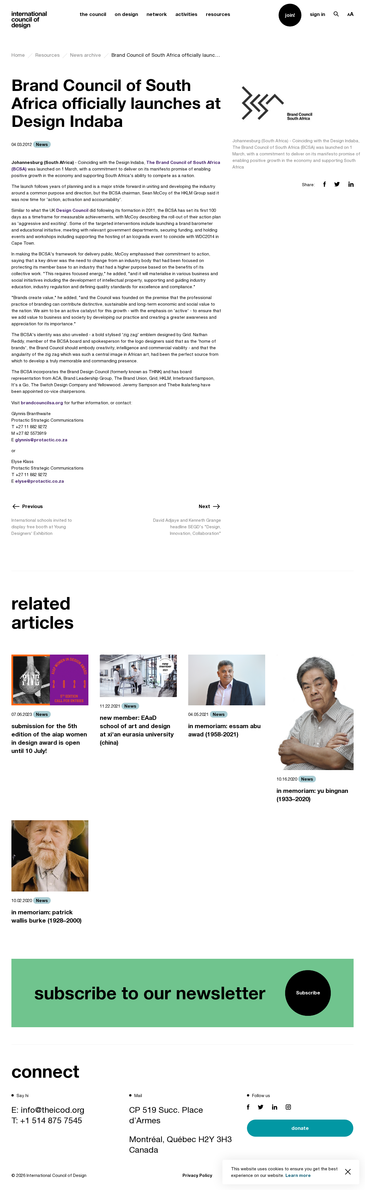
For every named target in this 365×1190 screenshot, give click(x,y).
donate (300, 1128)
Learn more (298, 1175)
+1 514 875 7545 (51, 1120)
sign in (317, 14)
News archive (85, 55)
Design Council (72, 210)
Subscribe (308, 993)
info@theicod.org (52, 1109)
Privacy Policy (197, 1175)
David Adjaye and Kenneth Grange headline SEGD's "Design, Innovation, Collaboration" (187, 527)
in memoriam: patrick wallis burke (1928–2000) (46, 916)
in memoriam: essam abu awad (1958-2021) (224, 730)
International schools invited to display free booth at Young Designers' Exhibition (41, 527)
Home (18, 55)
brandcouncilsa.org (42, 402)
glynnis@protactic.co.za (41, 439)
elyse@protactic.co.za (39, 481)
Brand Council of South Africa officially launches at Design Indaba (166, 55)
